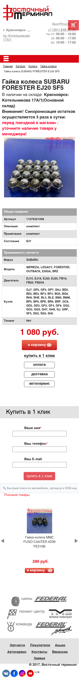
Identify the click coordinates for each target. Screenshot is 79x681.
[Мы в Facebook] (14, 673)
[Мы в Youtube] (30, 673)
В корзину (36, 570)
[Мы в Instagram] (22, 673)
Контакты (39, 651)
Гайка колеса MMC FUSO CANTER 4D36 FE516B (39, 542)
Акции (60, 645)
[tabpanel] (39, 172)
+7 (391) (62, 30)
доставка (39, 374)
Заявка (39, 658)
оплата (39, 365)
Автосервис (16, 651)
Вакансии (60, 651)
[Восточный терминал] (39, 12)
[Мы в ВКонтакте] (6, 673)
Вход (55, 24)
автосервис (39, 383)
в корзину (37, 345)
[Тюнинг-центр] (39, 614)
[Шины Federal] (39, 601)
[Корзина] (73, 25)
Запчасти (17, 645)
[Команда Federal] (39, 628)
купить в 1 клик (39, 356)
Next (76, 541)
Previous (2, 541)
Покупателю (40, 645)
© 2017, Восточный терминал (53, 664)
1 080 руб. (39, 333)
